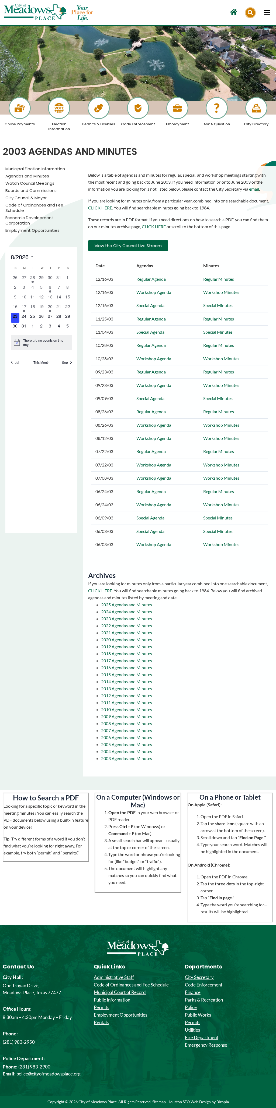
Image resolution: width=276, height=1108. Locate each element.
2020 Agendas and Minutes (126, 639)
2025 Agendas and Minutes (126, 604)
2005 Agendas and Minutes (126, 744)
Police (191, 1007)
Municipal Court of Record (120, 992)
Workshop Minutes (221, 292)
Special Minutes (218, 305)
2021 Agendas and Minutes (126, 632)
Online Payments (20, 124)
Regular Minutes (218, 279)
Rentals (101, 1022)
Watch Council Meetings (29, 183)
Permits (101, 1007)
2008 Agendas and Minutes (126, 723)
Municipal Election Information (35, 169)
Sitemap (159, 1101)
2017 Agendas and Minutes (126, 660)
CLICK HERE (100, 207)
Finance (193, 992)
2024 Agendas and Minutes (126, 611)
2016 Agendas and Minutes (126, 667)
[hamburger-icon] (267, 12)
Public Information (112, 1000)
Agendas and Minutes (27, 176)
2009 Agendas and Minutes (126, 716)
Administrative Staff (114, 977)
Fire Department (201, 1037)
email (254, 188)
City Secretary (199, 977)
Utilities (192, 1030)
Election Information (59, 126)
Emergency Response (206, 1045)
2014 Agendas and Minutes (126, 681)
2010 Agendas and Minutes (126, 709)
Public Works (198, 1015)
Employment (177, 124)
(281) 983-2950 (19, 1042)
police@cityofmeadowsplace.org (48, 1074)
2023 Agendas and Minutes (126, 618)
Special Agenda (150, 305)
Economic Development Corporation (29, 220)
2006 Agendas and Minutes (126, 737)
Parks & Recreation (204, 1000)
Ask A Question (216, 124)
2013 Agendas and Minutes (126, 688)
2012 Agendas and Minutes (126, 695)
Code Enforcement (138, 124)
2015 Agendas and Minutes (126, 674)
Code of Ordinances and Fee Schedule (34, 207)
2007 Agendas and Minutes (126, 730)
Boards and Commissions (31, 190)
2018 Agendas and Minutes (126, 653)
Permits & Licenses (98, 124)
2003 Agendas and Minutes (126, 758)
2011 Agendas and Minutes (126, 702)
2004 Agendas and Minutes (126, 751)
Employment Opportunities (32, 230)
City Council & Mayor (26, 198)
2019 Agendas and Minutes (126, 646)
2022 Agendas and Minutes (126, 625)
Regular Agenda (151, 279)
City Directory (256, 124)
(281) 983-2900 (34, 1067)
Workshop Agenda (153, 292)
